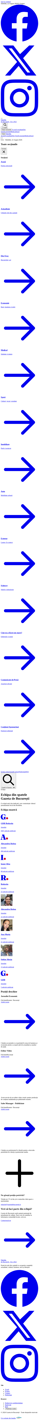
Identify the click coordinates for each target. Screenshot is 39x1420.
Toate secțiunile (6, 130)
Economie (7, 132)
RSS (27, 772)
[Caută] (1, 127)
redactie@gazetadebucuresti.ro (11, 1204)
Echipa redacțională (7, 772)
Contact (16, 772)
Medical (13, 132)
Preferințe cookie (11, 1409)
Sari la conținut (6, 2)
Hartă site (8, 1405)
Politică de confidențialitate (14, 1403)
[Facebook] (19, 41)
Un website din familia (8, 1418)
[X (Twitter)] (19, 78)
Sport (17, 132)
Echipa (7, 1391)
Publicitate (22, 772)
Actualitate (19, 130)
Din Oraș (15, 136)
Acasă (14, 130)
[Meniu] (1, 118)
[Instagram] (19, 116)
